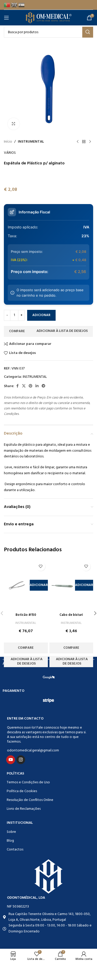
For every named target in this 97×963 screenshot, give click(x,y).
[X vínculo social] (23, 386)
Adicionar (41, 315)
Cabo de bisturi (71, 615)
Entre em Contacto (25, 719)
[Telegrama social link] (43, 386)
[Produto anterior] (77, 142)
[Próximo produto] (90, 142)
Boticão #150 (26, 615)
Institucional (20, 823)
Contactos (15, 850)
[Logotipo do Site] (48, 18)
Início (8, 142)
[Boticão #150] (17, 585)
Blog (10, 841)
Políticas (15, 774)
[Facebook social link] (17, 386)
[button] (39, 585)
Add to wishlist (61, 331)
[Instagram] (20, 759)
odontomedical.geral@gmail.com (33, 750)
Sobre (11, 832)
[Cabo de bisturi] (62, 585)
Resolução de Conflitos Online (30, 800)
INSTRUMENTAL (31, 142)
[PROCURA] (87, 32)
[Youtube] (10, 759)
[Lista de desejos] (40, 566)
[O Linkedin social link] (37, 386)
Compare (17, 331)
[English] (14, 5)
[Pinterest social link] (30, 386)
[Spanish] (22, 5)
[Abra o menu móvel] (7, 17)
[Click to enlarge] (13, 124)
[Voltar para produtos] (84, 142)
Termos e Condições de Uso (28, 782)
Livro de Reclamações (24, 809)
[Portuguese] (7, 5)
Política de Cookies (22, 791)
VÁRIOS (10, 153)
